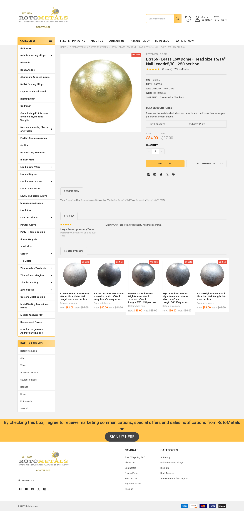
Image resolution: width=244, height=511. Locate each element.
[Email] (154, 174)
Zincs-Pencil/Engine (32, 275)
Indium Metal (27, 159)
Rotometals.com (29, 350)
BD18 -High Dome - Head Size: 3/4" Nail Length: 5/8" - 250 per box (211, 296)
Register (206, 20)
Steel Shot (26, 246)
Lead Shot (25, 210)
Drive (23, 394)
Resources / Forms (31, 322)
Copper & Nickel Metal (33, 91)
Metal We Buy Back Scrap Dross (34, 306)
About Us (97, 40)
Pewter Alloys (28, 224)
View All (24, 408)
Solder (24, 253)
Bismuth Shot (27, 98)
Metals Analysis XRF (31, 315)
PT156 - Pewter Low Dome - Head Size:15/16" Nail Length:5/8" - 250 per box (74, 296)
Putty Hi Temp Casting (32, 232)
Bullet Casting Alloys (32, 84)
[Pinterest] (173, 174)
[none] (100, 93)
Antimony (25, 48)
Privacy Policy (140, 40)
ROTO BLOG (162, 40)
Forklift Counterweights (33, 138)
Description (71, 191)
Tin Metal (25, 261)
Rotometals (26, 401)
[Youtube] (26, 489)
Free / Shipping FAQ (72, 40)
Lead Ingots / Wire (30, 167)
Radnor (24, 387)
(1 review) (167, 69)
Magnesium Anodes (31, 203)
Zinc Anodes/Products (33, 268)
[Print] (161, 174)
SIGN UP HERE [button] (122, 437)
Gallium (24, 145)
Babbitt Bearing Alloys (33, 55)
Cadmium (25, 106)
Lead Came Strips (30, 188)
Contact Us (116, 40)
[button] (206, 163)
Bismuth (25, 62)
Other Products (29, 217)
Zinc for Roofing (29, 282)
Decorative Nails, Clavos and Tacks (34, 129)
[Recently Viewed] (189, 19)
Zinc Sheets (27, 289)
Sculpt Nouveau (28, 379)
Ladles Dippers (28, 174)
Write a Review (182, 69)
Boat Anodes (27, 70)
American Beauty (29, 372)
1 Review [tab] (69, 216)
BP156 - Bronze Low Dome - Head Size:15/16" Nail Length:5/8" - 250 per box (109, 296)
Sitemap (129, 489)
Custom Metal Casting (32, 297)
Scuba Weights (28, 239)
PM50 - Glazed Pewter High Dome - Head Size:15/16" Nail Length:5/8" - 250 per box (142, 298)
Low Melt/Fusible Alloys (33, 196)
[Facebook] (148, 174)
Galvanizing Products (32, 152)
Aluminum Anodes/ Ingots (34, 77)
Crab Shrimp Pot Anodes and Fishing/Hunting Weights (34, 117)
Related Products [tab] (73, 251)
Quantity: (152, 145)
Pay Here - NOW (184, 40)
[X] (167, 174)
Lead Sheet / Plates (31, 181)
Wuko (23, 365)
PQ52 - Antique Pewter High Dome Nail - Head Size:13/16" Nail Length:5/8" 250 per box (176, 298)
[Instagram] (44, 489)
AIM (22, 358)
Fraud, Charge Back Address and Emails (31, 331)
